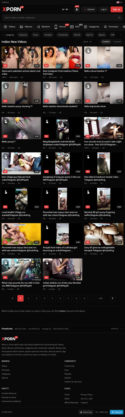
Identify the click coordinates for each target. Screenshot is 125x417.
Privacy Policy (87, 394)
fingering (23, 34)
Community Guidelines (11, 401)
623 (100, 298)
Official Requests (71, 402)
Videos (4, 366)
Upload (67, 377)
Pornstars (6, 370)
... (92, 298)
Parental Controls (9, 397)
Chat (66, 370)
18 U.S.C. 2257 (87, 398)
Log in (103, 9)
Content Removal (9, 393)
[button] (121, 35)
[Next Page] (112, 298)
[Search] (119, 17)
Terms (66, 394)
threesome (63, 34)
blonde (77, 34)
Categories (10, 35)
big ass (102, 34)
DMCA (66, 398)
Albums (5, 377)
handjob (48, 34)
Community (69, 366)
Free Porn (5, 2)
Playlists (67, 373)
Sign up (116, 9)
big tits (89, 34)
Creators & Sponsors (73, 381)
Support (84, 402)
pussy (35, 34)
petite (113, 34)
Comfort (106, 41)
